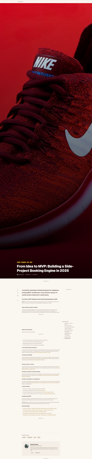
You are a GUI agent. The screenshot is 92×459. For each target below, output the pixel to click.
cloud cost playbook (41, 390)
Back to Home (21, 1)
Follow (32, 452)
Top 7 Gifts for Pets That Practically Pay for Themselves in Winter (34, 411)
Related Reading (67, 338)
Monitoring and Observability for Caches (37, 359)
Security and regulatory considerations (68, 334)
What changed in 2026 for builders (69, 324)
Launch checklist (67, 335)
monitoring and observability (48, 392)
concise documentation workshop (49, 393)
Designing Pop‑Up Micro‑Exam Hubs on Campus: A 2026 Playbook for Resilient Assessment (39, 414)
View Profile (37, 452)
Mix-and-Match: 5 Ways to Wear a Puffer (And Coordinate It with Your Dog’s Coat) (37, 413)
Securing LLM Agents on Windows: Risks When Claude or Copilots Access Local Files (38, 410)
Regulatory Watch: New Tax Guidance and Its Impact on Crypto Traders (45, 382)
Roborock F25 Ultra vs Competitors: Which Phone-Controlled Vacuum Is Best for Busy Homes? (40, 408)
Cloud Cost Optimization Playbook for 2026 (42, 352)
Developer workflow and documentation (68, 331)
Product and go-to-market (69, 329)
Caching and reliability (68, 328)
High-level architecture (68, 325)
